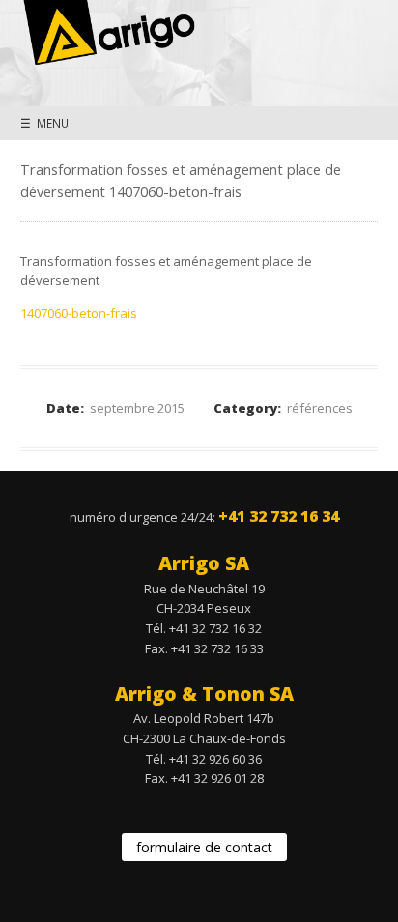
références (320, 408)
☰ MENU (44, 122)
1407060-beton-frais (78, 313)
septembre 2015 (137, 408)
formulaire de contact (204, 847)
